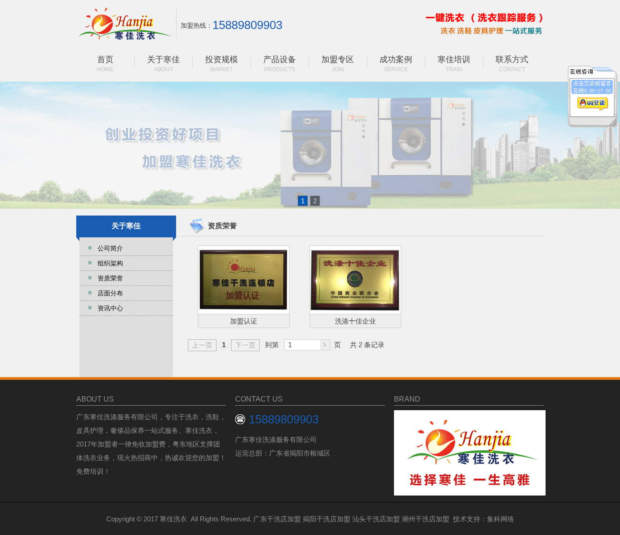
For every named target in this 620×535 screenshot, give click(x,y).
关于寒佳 (163, 64)
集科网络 (500, 519)
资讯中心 (110, 308)
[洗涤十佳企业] (355, 280)
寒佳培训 (454, 64)
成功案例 (395, 64)
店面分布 (110, 293)
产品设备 (279, 64)
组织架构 (110, 263)
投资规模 (221, 64)
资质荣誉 (110, 278)
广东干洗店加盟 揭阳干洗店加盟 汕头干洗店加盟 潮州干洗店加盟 (351, 519)
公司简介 (110, 248)
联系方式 (512, 64)
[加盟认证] (243, 280)
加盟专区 (337, 64)
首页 (105, 64)
